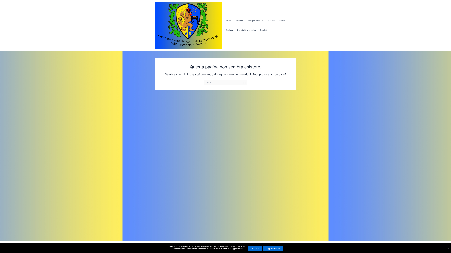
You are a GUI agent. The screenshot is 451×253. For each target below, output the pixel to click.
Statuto (282, 20)
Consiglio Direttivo (255, 20)
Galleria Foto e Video (246, 30)
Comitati (263, 30)
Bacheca (229, 30)
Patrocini (239, 20)
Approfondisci (273, 248)
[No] (448, 248)
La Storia (271, 20)
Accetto (255, 248)
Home (228, 20)
